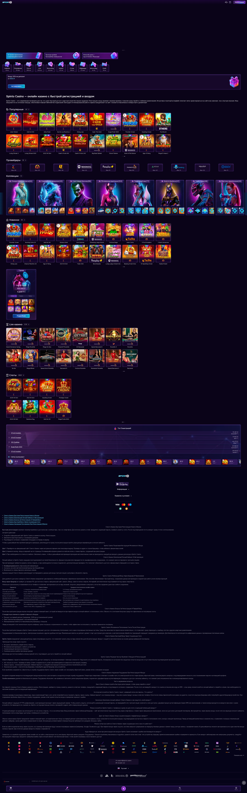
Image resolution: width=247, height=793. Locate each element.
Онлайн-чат (121, 763)
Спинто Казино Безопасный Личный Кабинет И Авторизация (24, 518)
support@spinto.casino (124, 760)
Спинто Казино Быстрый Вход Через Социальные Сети (22, 522)
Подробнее (21, 316)
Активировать (16, 86)
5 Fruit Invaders (16, 433)
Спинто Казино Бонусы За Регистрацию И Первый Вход (22, 520)
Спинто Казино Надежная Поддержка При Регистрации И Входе (25, 524)
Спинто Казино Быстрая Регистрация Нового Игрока (21, 515)
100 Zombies (15, 442)
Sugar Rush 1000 (16, 447)
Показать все (238, 755)
